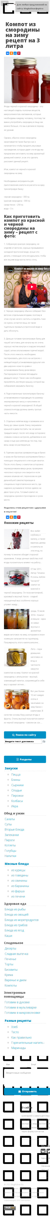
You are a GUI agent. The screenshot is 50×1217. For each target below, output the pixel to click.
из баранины (20, 886)
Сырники (17, 785)
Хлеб (14, 1027)
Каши (8, 936)
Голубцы (10, 851)
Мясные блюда (17, 864)
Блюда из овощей (16, 914)
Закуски (11, 768)
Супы (8, 824)
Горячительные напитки (28, 1043)
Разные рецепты (18, 1021)
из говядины (19, 875)
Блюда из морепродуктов (22, 920)
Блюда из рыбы (15, 909)
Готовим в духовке (17, 1002)
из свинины (19, 880)
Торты (9, 964)
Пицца (15, 774)
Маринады (18, 1048)
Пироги (10, 840)
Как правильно (21, 1037)
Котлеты (10, 845)
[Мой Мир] (15, 53)
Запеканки (12, 835)
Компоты (11, 985)
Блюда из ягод (14, 930)
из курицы (18, 870)
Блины (15, 780)
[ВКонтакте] (7, 53)
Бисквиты (11, 969)
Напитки (10, 856)
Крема (9, 975)
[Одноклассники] (11, 53)
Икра (14, 806)
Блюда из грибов (16, 925)
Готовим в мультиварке (21, 1007)
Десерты (10, 948)
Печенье (10, 959)
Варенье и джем (15, 980)
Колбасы (17, 801)
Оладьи (16, 790)
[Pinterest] (18, 53)
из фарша (18, 891)
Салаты (10, 819)
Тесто (15, 1032)
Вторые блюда (14, 829)
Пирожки (17, 795)
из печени (18, 896)
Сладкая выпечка (16, 954)
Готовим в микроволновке (22, 1013)
